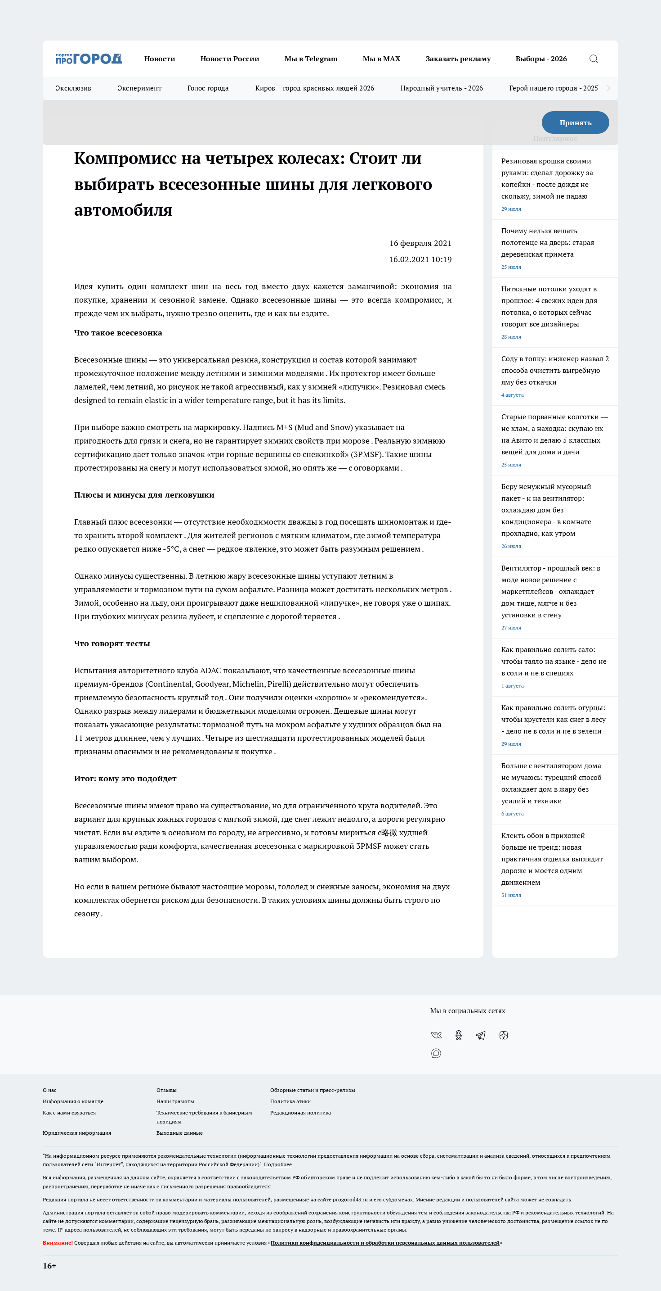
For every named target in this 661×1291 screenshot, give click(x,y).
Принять (576, 122)
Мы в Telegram (311, 58)
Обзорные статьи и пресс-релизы (312, 1090)
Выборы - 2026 (541, 58)
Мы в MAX (382, 58)
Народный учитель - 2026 (442, 88)
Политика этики (290, 1101)
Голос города (208, 88)
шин (202, 286)
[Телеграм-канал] (481, 1035)
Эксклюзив (74, 88)
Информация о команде (73, 1101)
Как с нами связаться (69, 1112)
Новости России (230, 58)
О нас (50, 1090)
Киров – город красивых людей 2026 (315, 88)
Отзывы (166, 1090)
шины (137, 359)
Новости (159, 58)
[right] (608, 88)
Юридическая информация (77, 1132)
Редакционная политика (300, 1112)
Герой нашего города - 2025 (553, 88)
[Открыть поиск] (594, 59)
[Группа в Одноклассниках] (458, 1035)
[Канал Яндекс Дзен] (503, 1035)
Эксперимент (139, 88)
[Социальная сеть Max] (436, 1053)
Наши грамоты (175, 1101)
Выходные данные (179, 1132)
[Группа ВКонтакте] (436, 1035)
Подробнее (278, 1164)
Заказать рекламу (458, 58)
